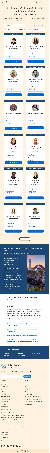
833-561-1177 (9, 56)
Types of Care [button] (10, 29)
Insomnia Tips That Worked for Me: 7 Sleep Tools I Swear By (12, 421)
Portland (18, 253)
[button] (6, 383)
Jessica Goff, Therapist (13, 79)
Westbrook (29, 253)
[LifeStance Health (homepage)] (5, 2)
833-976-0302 (32, 56)
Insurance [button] (39, 29)
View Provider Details (13, 48)
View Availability (13, 61)
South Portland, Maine (25, 309)
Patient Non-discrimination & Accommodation (34, 396)
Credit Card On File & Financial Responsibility (33, 401)
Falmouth (13, 253)
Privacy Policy (27, 393)
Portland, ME (8, 53)
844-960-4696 (10, 226)
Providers (14, 14)
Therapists (20, 14)
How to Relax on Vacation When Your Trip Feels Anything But (12, 426)
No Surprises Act (4, 437)
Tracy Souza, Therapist (35, 216)
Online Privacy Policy (29, 394)
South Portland (33, 14)
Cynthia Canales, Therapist (35, 113)
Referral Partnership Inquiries (6, 435)
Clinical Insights (28, 388)
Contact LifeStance (4, 439)
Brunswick (6, 353)
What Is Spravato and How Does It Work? (9, 419)
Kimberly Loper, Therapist (13, 46)
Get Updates (27, 376)
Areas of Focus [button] (24, 29)
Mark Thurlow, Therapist (13, 113)
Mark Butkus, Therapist (35, 147)
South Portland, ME (9, 223)
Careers (2, 440)
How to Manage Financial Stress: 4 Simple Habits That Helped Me (13, 415)
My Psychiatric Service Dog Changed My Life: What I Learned (12, 417)
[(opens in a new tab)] (1, 446)
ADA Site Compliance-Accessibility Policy (33, 399)
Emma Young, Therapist (13, 147)
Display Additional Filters (39, 25)
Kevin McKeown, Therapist (35, 79)
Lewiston (6, 355)
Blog (26, 386)
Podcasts (26, 384)
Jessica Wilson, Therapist (35, 46)
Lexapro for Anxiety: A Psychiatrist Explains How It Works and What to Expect (15, 424)
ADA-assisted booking (29, 398)
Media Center (27, 389)
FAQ (25, 391)
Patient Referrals (28, 383)
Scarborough (23, 253)
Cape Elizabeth (7, 253)
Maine (26, 14)
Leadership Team (4, 432)
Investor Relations (4, 434)
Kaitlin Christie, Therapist (13, 216)
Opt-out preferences (28, 404)
